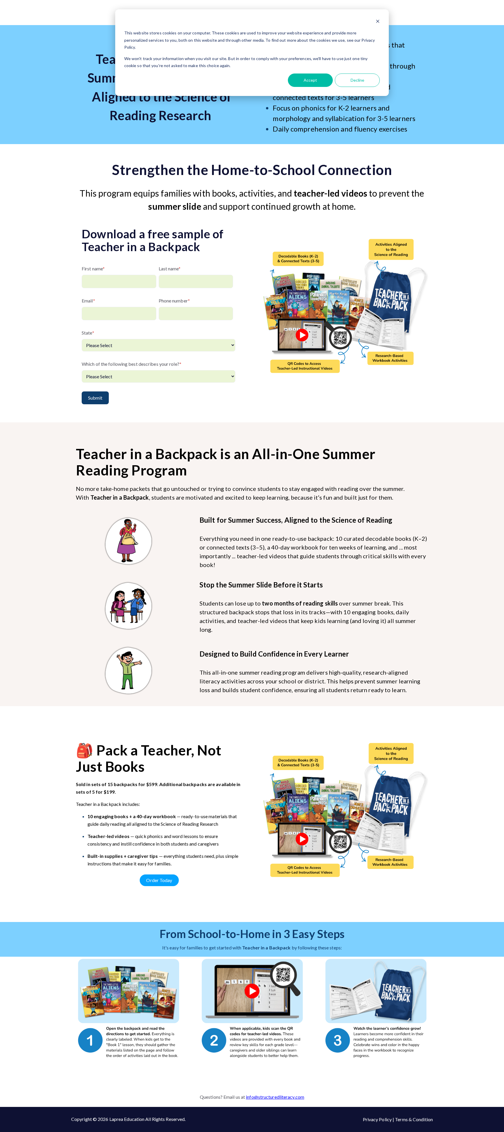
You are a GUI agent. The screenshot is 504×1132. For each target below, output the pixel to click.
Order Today (159, 880)
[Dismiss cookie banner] (378, 22)
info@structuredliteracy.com (275, 1097)
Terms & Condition (414, 1119)
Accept (310, 80)
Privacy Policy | (379, 1119)
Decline (357, 80)
